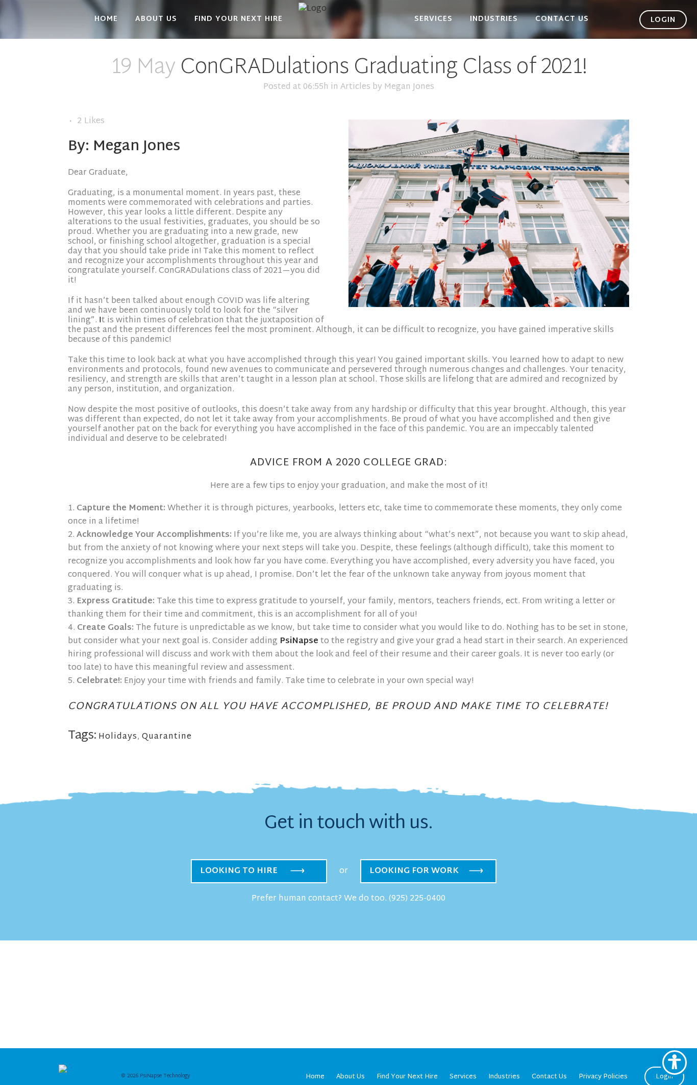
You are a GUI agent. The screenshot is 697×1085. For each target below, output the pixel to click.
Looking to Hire (239, 871)
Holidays (117, 736)
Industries (504, 1076)
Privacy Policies (603, 1076)
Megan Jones (409, 87)
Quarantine (167, 736)
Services (463, 1076)
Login (664, 1076)
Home (315, 1076)
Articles (355, 87)
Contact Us (549, 1076)
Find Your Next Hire (407, 1076)
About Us (350, 1076)
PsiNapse (299, 641)
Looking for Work (414, 871)
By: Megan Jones (124, 147)
